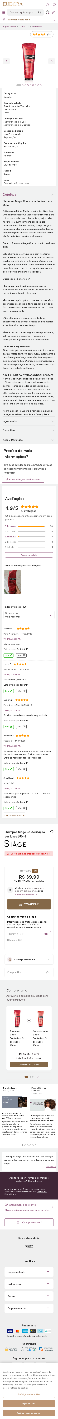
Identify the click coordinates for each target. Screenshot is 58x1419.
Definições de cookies (29, 1394)
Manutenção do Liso (15, 121)
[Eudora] (13, 4)
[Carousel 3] (28, 1145)
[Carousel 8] (38, 85)
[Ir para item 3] (33, 1077)
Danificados (10, 109)
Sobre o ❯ (26, 894)
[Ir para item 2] (30, 1077)
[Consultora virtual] (47, 12)
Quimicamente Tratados (17, 106)
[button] (51, 832)
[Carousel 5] (33, 1145)
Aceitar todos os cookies (29, 1413)
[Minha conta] (47, 4)
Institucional (14, 1284)
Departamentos (17, 1308)
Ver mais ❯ (51, 1166)
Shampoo (37, 26)
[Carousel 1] (22, 1145)
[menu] (4, 12)
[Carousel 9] (41, 85)
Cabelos (24, 26)
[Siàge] (15, 845)
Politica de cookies (19, 1387)
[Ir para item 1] (26, 1077)
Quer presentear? (32, 1222)
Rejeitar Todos (29, 1403)
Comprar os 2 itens (29, 1064)
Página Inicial (9, 26)
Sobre (11, 1296)
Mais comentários (13, 815)
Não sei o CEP (14, 939)
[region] (29, 1391)
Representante (16, 1272)
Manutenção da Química (17, 124)
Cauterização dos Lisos (16, 183)
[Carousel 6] (35, 1145)
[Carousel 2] (25, 1145)
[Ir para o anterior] (6, 61)
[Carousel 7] (35, 85)
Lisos (6, 112)
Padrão (8, 155)
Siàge (7, 173)
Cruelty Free (10, 164)
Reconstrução (11, 146)
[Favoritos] (54, 4)
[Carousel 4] (30, 1145)
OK (46, 934)
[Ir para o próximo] (51, 61)
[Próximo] (38, 1077)
